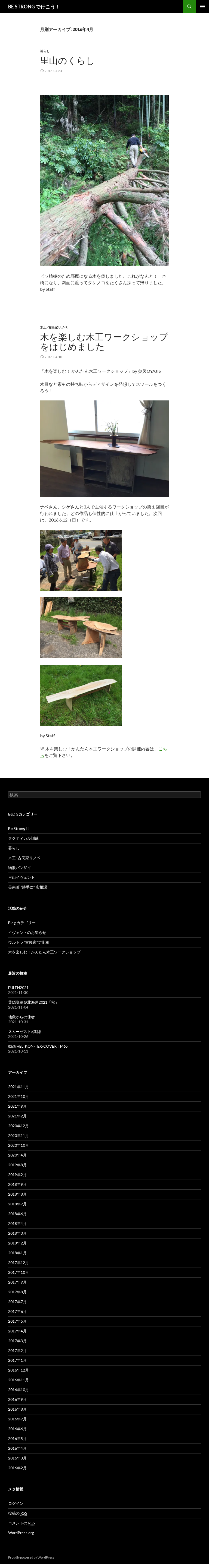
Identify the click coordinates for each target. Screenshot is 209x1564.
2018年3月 (17, 1233)
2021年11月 (18, 1086)
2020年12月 (18, 1125)
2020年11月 (18, 1135)
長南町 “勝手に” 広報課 (27, 887)
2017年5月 (17, 1321)
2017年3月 (17, 1340)
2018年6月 (17, 1213)
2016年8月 (17, 1409)
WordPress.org (21, 1532)
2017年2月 (17, 1350)
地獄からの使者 (21, 1017)
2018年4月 (17, 1223)
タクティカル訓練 (23, 838)
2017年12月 (18, 1262)
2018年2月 (17, 1243)
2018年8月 (17, 1194)
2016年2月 (17, 1467)
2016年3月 (17, 1458)
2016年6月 (17, 1428)
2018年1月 (17, 1252)
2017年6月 (17, 1311)
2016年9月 (17, 1399)
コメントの (21, 1523)
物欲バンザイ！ (21, 867)
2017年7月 (17, 1301)
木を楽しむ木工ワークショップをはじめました (104, 341)
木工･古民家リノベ (54, 327)
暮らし (45, 51)
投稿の (17, 1513)
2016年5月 (17, 1438)
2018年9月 (17, 1184)
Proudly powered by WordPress (31, 1557)
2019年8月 (17, 1164)
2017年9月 (17, 1282)
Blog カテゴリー (22, 922)
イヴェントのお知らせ (27, 932)
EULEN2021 (18, 987)
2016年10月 (18, 1389)
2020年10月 (18, 1145)
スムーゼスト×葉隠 (24, 1031)
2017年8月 (17, 1292)
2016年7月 (17, 1419)
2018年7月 (17, 1204)
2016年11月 (18, 1379)
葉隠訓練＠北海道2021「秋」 (33, 1002)
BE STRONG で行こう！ (34, 7)
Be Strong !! (18, 828)
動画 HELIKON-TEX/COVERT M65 (38, 1046)
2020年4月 (17, 1155)
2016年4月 (17, 1448)
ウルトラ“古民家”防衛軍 (28, 942)
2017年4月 (17, 1331)
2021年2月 (17, 1116)
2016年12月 (18, 1370)
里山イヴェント (21, 877)
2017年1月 (17, 1360)
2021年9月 (17, 1106)
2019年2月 (17, 1174)
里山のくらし (67, 60)
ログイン (15, 1503)
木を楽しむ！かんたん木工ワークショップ (44, 952)
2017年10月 (18, 1272)
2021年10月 (18, 1096)
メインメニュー (202, 6)
